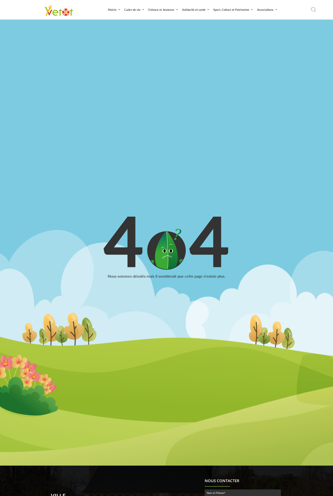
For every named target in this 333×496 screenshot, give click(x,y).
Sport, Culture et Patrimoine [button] (231, 9)
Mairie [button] (112, 9)
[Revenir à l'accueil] (59, 16)
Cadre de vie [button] (132, 9)
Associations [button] (265, 9)
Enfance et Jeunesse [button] (161, 9)
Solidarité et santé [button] (193, 9)
